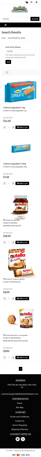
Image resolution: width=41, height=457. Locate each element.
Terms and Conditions (19, 417)
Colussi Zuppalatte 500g (14, 164)
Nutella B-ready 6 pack (13, 279)
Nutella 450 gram (11, 220)
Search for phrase (13, 47)
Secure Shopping (20, 425)
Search (35, 19)
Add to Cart (23, 127)
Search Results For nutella (16, 38)
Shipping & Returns (19, 429)
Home (4, 38)
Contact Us (19, 421)
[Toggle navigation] (5, 25)
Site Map (19, 407)
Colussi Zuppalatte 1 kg (14, 107)
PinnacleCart (29, 451)
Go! (8, 62)
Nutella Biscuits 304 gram (15, 335)
